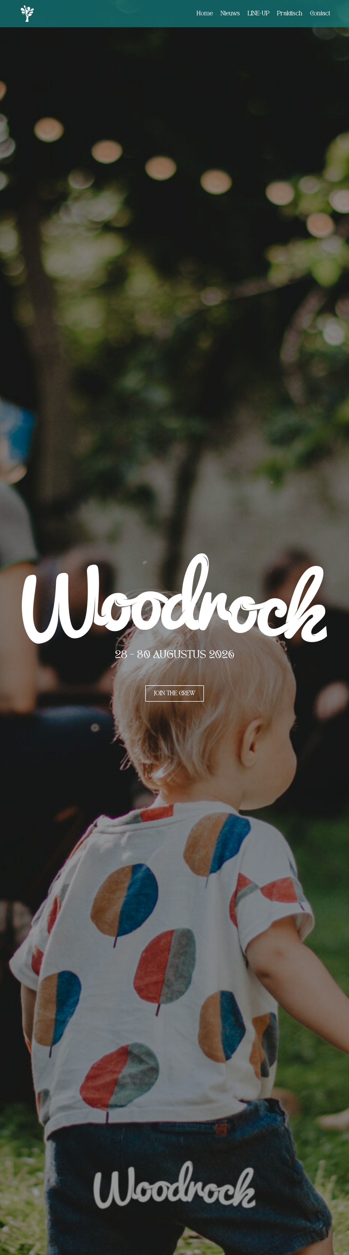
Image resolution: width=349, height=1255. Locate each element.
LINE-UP (258, 13)
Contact (320, 13)
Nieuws (230, 13)
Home (205, 13)
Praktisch (289, 13)
